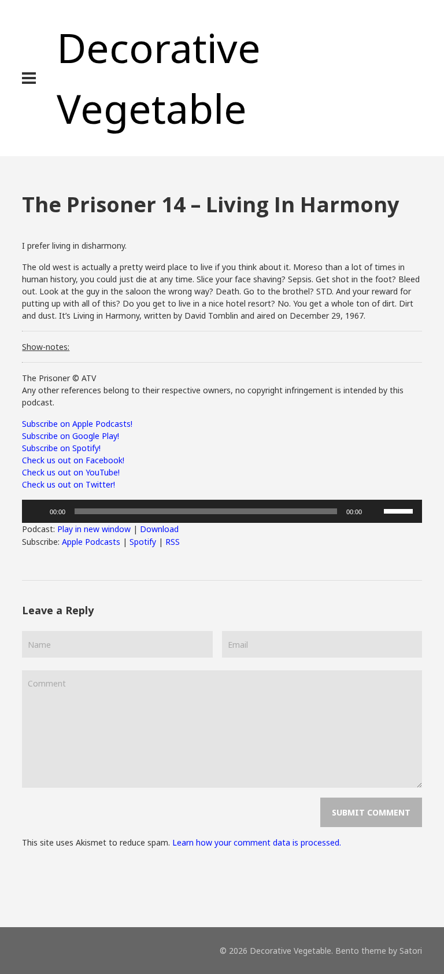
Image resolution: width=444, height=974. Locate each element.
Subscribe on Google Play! (70, 435)
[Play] (37, 511)
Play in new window (94, 528)
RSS (172, 541)
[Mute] (374, 511)
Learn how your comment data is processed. (256, 842)
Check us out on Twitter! (68, 484)
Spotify (143, 541)
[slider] (400, 510)
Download (159, 528)
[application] (221, 511)
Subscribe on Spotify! (61, 447)
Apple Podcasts (91, 541)
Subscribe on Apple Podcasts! (77, 423)
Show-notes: (45, 346)
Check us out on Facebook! (73, 460)
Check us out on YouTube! (71, 472)
